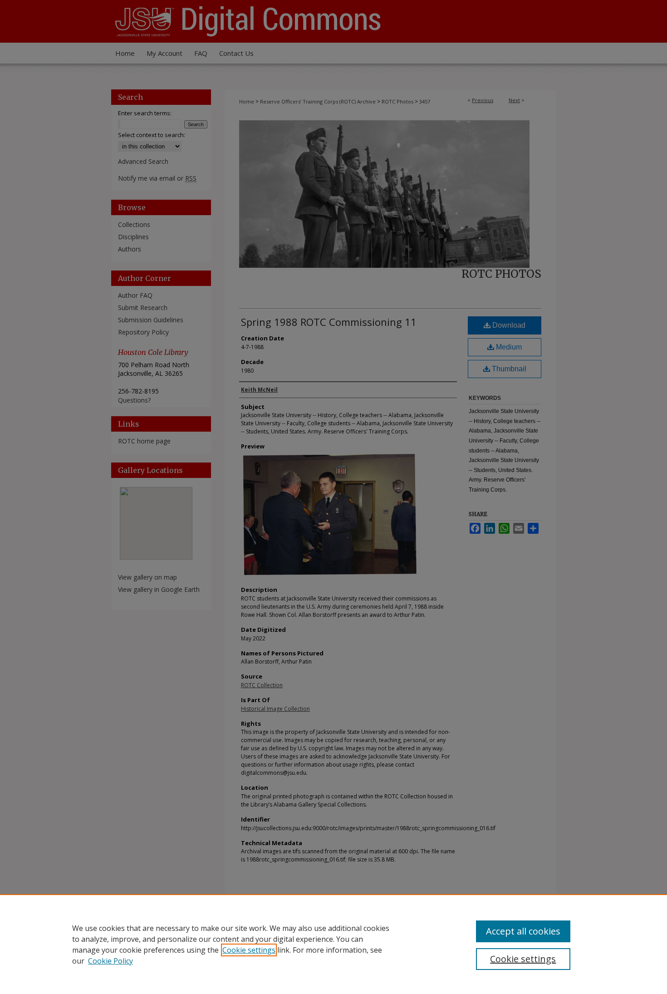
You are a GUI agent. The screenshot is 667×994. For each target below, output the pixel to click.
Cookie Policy (110, 961)
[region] (333, 944)
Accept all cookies (523, 931)
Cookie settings (248, 950)
